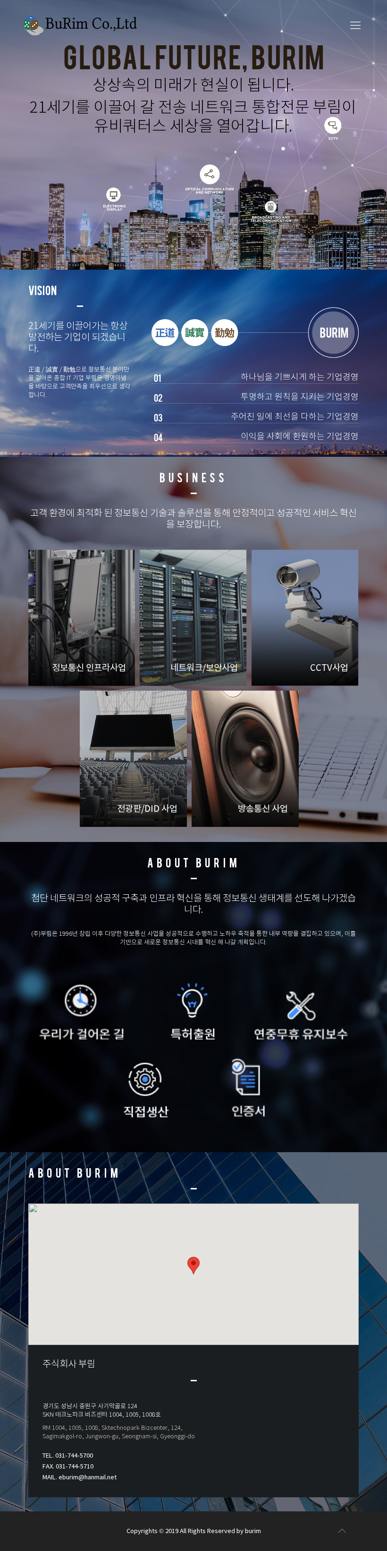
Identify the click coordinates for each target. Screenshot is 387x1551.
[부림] (80, 26)
